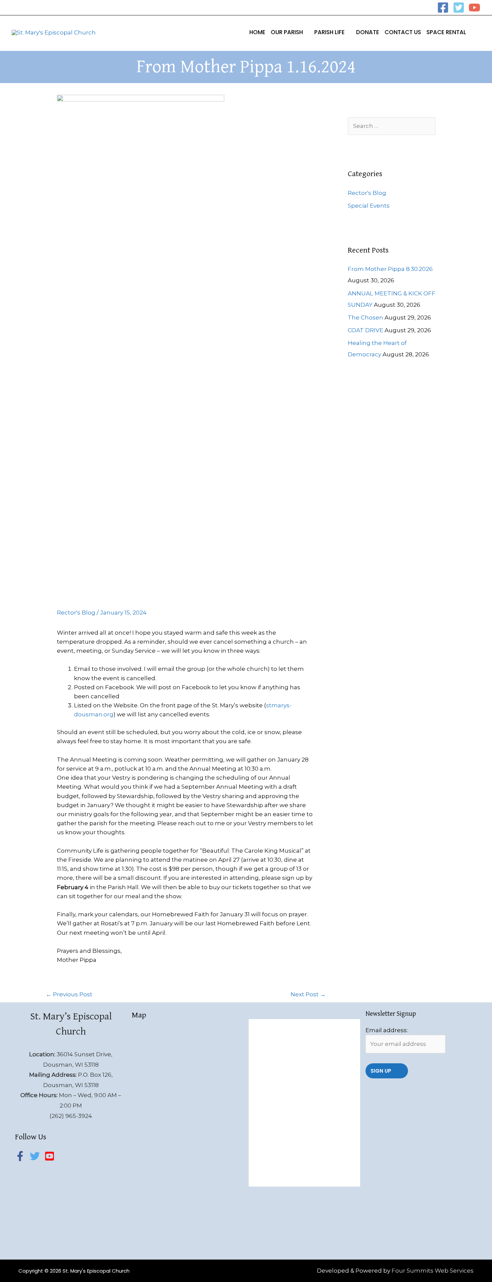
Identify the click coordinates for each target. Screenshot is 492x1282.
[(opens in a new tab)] (297, 1026)
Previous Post (69, 994)
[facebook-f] (21, 1156)
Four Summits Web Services (433, 1270)
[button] (306, 32)
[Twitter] (459, 7)
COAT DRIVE (365, 330)
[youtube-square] (51, 1156)
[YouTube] (474, 7)
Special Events (369, 205)
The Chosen (365, 317)
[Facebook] (443, 7)
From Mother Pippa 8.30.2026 (390, 269)
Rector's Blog (76, 612)
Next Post (308, 994)
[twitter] (36, 1156)
